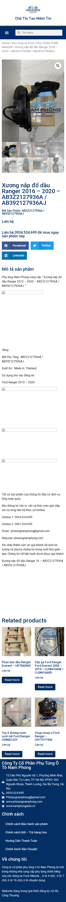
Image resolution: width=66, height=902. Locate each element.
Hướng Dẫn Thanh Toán (21, 840)
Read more (12, 680)
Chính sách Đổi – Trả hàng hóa (26, 832)
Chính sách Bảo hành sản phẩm (27, 824)
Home (6, 43)
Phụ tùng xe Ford (23, 43)
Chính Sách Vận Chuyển (21, 849)
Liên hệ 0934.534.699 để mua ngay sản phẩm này (30, 234)
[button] (7, 33)
